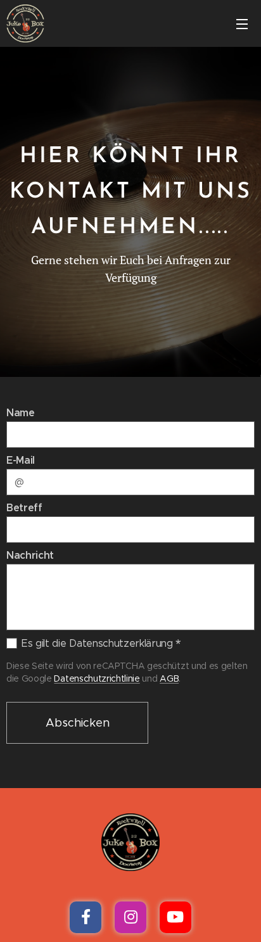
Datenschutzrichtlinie (96, 678)
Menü (242, 23)
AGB (169, 678)
